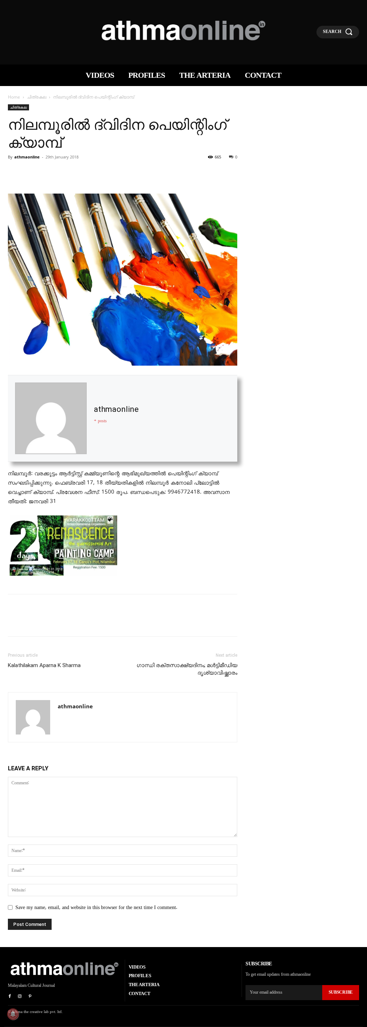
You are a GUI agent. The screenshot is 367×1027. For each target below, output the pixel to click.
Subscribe (341, 992)
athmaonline (27, 157)
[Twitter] (31, 173)
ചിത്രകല (36, 97)
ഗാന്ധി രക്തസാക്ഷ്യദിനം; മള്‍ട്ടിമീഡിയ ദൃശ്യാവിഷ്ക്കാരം (187, 669)
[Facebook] (15, 173)
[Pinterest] (48, 173)
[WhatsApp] (64, 173)
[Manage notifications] (13, 1014)
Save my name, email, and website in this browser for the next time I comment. (96, 907)
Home (14, 97)
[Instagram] (19, 996)
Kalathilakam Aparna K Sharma (44, 665)
